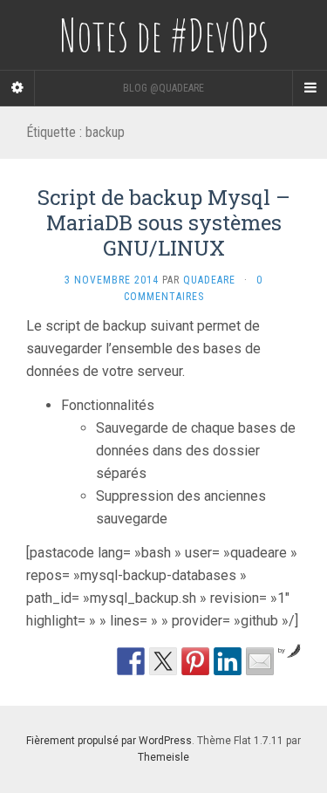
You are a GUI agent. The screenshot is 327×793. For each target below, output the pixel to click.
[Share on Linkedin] (228, 661)
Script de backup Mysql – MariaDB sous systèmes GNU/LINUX (163, 222)
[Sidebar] (17, 88)
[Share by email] (260, 661)
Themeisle (163, 757)
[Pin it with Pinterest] (195, 661)
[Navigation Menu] (309, 88)
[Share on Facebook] (131, 661)
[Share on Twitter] (163, 661)
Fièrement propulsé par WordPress (109, 741)
